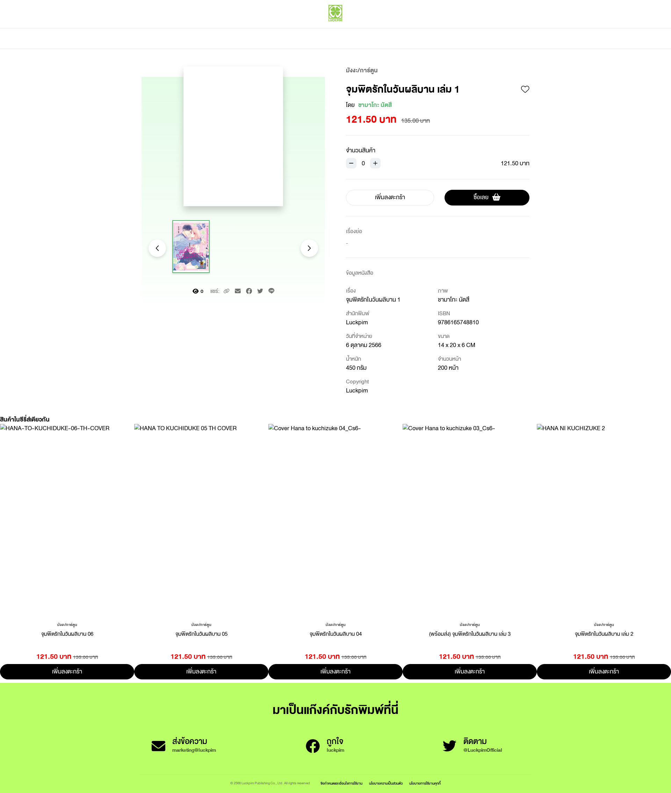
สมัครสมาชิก (516, 28)
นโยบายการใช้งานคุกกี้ (425, 783)
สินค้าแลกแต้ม (306, 38)
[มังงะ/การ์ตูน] (67, 624)
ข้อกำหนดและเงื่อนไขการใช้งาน (341, 783)
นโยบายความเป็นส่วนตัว (386, 783)
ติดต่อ (404, 38)
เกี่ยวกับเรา (360, 38)
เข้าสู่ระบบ (484, 28)
